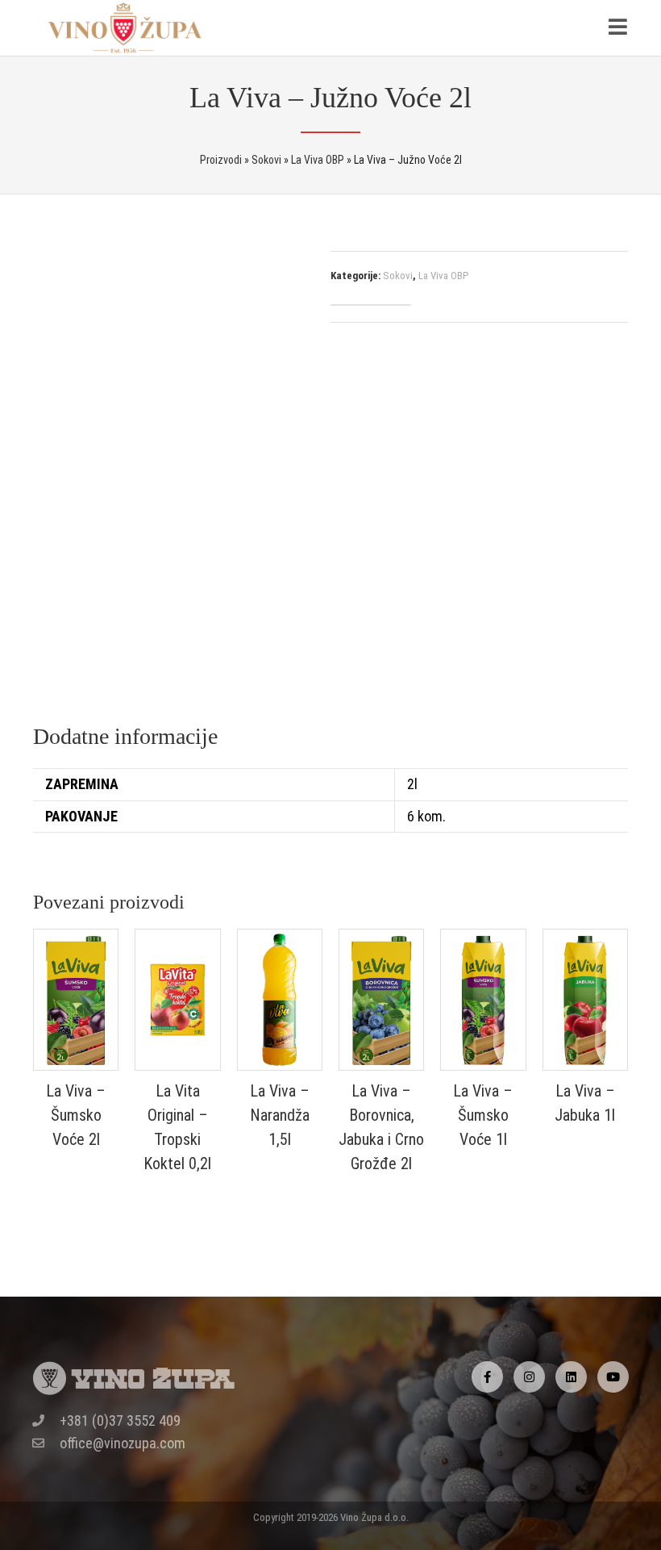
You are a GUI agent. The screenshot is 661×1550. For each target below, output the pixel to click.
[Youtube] (613, 1377)
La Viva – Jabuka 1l (585, 1103)
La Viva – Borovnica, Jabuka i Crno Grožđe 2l (381, 1127)
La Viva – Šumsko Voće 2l (76, 1115)
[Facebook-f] (487, 1377)
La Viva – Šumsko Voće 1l (483, 1115)
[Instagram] (529, 1377)
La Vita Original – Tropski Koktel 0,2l (177, 1127)
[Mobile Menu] (618, 28)
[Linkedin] (571, 1377)
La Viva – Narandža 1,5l (280, 1115)
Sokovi (398, 275)
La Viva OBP (443, 275)
